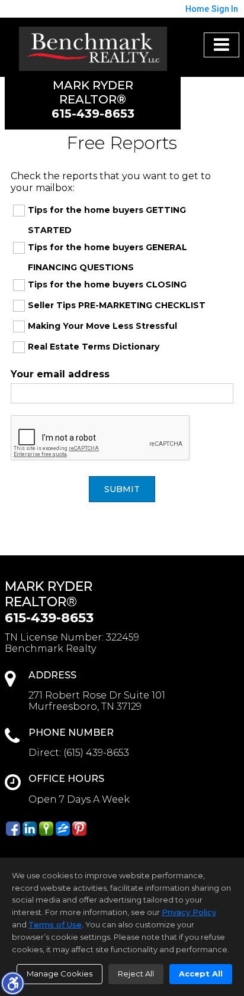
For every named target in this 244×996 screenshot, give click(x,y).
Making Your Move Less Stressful (102, 326)
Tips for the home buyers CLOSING (107, 284)
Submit (122, 489)
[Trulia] (46, 829)
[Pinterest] (79, 829)
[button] (12, 983)
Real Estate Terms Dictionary (93, 346)
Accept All (201, 973)
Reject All (136, 973)
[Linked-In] (30, 829)
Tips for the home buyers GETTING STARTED (107, 220)
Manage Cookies (59, 973)
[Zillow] (63, 829)
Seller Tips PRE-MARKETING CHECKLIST (117, 305)
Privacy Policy (189, 912)
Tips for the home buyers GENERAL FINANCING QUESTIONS (107, 257)
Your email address (60, 374)
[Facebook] (13, 829)
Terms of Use (55, 924)
